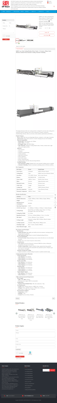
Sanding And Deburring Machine (30, 389)
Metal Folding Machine (28, 385)
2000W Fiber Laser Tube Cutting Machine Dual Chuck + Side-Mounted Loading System (30, 317)
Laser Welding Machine (29, 373)
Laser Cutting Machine (28, 369)
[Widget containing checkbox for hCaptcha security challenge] (10, 36)
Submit (6, 39)
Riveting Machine (28, 387)
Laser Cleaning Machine (29, 375)
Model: (17, 46)
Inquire (46, 32)
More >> (17, 366)
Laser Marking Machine (29, 371)
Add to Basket (46, 35)
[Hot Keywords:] (54, 6)
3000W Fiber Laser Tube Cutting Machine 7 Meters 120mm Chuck (40, 316)
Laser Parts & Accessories (29, 379)
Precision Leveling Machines (29, 383)
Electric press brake (28, 381)
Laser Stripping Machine (29, 377)
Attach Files (18, 349)
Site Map (40, 400)
